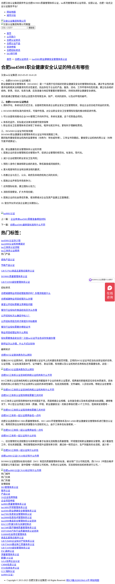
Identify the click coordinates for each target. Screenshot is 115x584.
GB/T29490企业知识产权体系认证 (17, 541)
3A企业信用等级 (9, 497)
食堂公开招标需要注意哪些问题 (17, 304)
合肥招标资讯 (13, 50)
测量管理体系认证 (10, 554)
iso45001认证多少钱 (10, 240)
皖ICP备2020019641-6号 (78, 580)
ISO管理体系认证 (9, 487)
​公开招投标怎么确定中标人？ (15, 315)
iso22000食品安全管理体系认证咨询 (18, 521)
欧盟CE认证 (7, 558)
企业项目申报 (8, 500)
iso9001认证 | (7, 574)
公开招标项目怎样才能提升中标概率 (19, 321)
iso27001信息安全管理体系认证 (16, 514)
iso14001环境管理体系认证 (14, 507)
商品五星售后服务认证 (12, 537)
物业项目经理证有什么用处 (14, 332)
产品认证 (5, 494)
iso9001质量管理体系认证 (13, 504)
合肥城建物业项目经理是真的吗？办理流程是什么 (25, 293)
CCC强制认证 (8, 571)
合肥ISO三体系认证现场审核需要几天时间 (22, 395)
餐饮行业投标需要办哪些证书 (15, 327)
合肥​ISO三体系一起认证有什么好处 (18, 435)
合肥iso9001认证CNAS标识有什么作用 (20, 456)
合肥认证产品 (13, 43)
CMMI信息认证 (8, 564)
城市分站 (11, 15)
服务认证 (5, 490)
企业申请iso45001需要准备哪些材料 (28, 219)
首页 (9, 33)
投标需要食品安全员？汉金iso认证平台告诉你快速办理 (28, 338)
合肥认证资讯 (13, 40)
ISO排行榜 (12, 53)
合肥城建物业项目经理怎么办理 (17, 299)
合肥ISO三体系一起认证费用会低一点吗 (21, 415)
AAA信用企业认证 (10, 561)
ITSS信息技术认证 (10, 568)
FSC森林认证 (7, 551)
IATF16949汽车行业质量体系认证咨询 (19, 531)
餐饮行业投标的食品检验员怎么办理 (19, 310)
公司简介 (11, 37)
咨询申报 (11, 47)
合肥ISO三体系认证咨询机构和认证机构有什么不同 (26, 375)
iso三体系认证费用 (10, 250)
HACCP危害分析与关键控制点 (16, 524)
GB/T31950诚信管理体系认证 (15, 548)
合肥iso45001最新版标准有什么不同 (27, 225)
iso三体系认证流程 (10, 247)
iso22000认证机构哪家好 (13, 244)
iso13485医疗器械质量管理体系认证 (18, 527)
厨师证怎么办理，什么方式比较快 (18, 344)
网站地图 (11, 12)
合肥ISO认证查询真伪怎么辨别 (16, 355)
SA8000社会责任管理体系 (14, 534)
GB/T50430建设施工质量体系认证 (17, 544)
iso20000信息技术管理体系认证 (16, 517)
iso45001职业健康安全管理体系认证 (49, 59)
